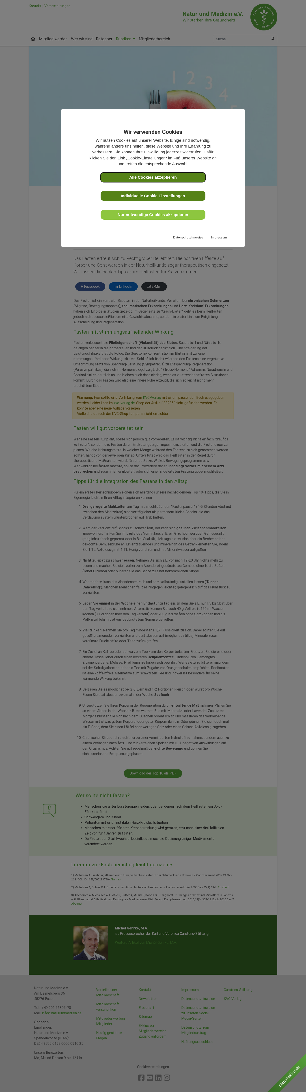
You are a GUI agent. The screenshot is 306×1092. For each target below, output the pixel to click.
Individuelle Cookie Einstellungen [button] (153, 196)
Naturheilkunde (289, 1076)
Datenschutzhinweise (188, 237)
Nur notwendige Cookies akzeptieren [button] (153, 214)
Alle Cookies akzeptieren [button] (153, 177)
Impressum (219, 237)
